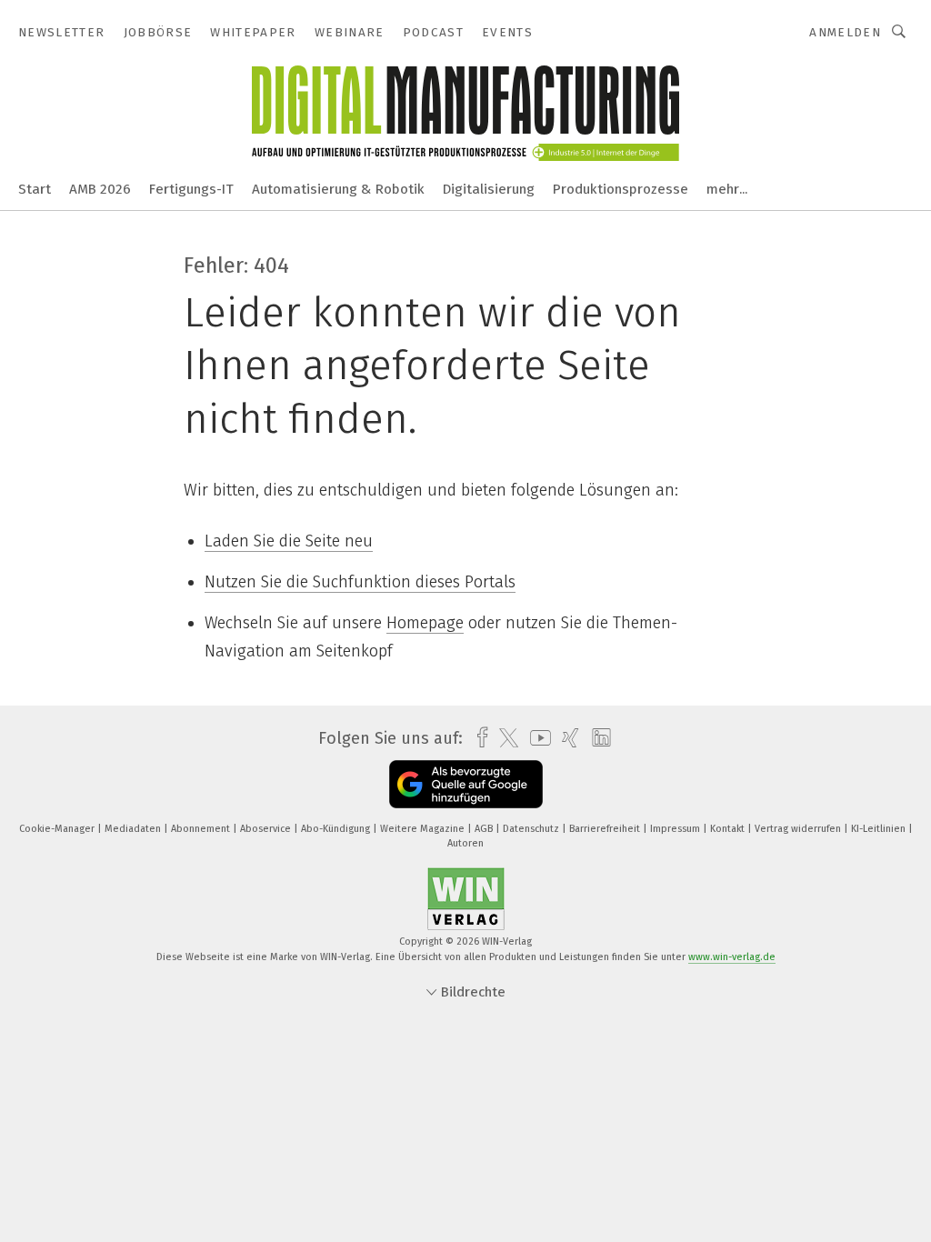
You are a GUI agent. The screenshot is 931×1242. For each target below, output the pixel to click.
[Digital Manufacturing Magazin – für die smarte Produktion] (34, 187)
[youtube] (536, 737)
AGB (485, 829)
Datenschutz (532, 829)
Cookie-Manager (58, 829)
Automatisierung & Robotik (338, 189)
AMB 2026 (100, 189)
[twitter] (504, 738)
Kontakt (728, 829)
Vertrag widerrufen (799, 829)
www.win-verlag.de (732, 957)
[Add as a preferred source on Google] (466, 784)
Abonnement (202, 829)
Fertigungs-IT (191, 189)
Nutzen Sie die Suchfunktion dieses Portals (360, 582)
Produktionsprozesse (620, 189)
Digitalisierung (489, 189)
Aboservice (267, 829)
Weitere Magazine (423, 829)
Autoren (465, 843)
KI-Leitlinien (879, 829)
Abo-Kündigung (337, 829)
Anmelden (845, 32)
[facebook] (477, 738)
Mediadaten (134, 829)
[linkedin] (597, 738)
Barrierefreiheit (606, 829)
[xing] (566, 737)
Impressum (676, 829)
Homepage (425, 623)
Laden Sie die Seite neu (289, 541)
